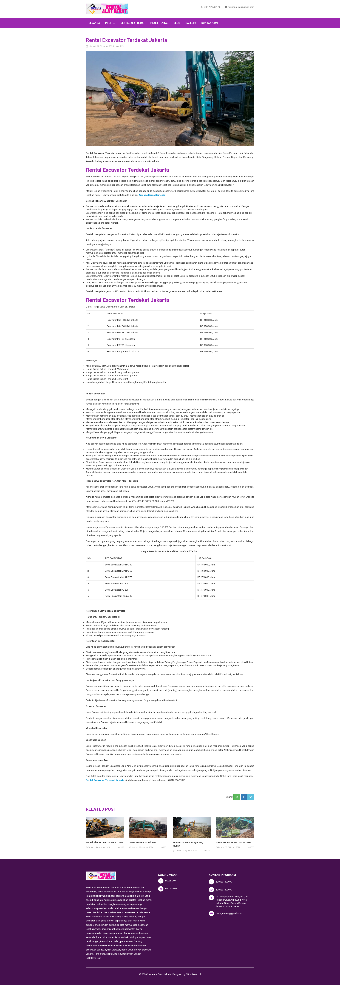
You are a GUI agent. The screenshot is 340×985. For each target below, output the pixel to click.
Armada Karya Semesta (152, 195)
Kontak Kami (209, 23)
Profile (110, 23)
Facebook (170, 880)
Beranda (94, 23)
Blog (177, 23)
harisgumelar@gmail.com (240, 7)
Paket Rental (159, 23)
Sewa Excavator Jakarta (142, 842)
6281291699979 (211, 7)
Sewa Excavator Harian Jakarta (233, 842)
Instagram (171, 888)
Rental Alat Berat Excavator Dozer (105, 842)
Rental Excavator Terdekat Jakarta (105, 780)
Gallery (190, 23)
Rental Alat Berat (133, 23)
